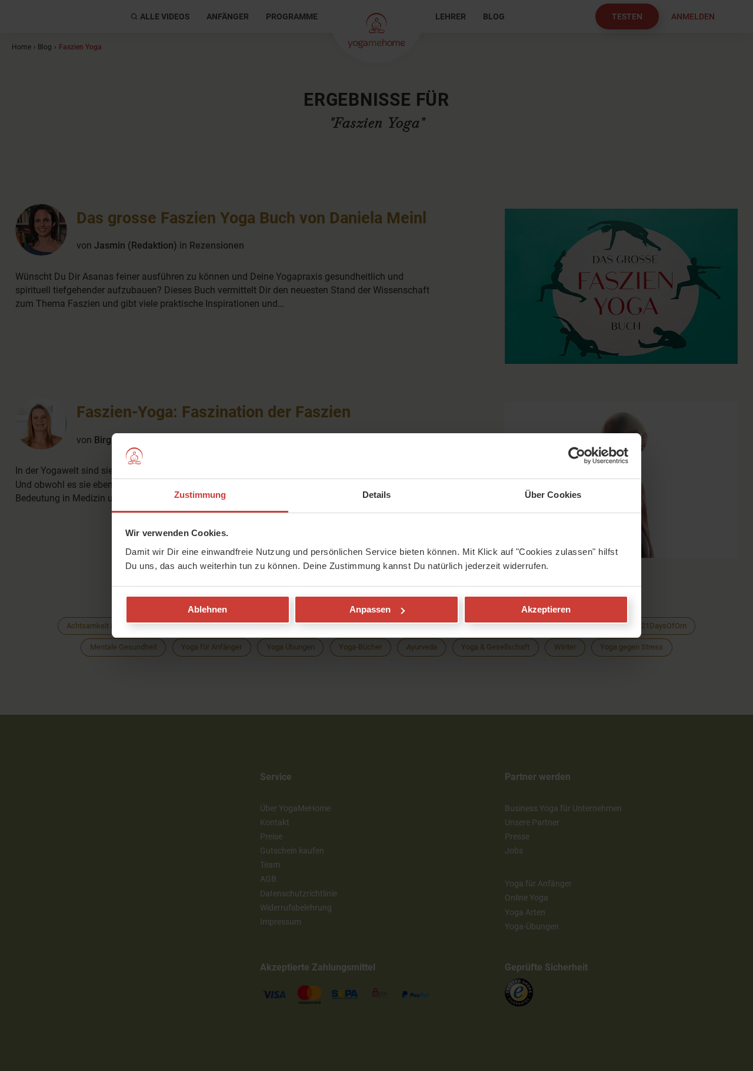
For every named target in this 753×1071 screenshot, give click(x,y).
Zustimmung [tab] (200, 495)
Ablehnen (207, 609)
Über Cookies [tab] (553, 495)
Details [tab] (376, 495)
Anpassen (370, 609)
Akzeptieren (546, 609)
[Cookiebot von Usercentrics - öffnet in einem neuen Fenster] (576, 456)
